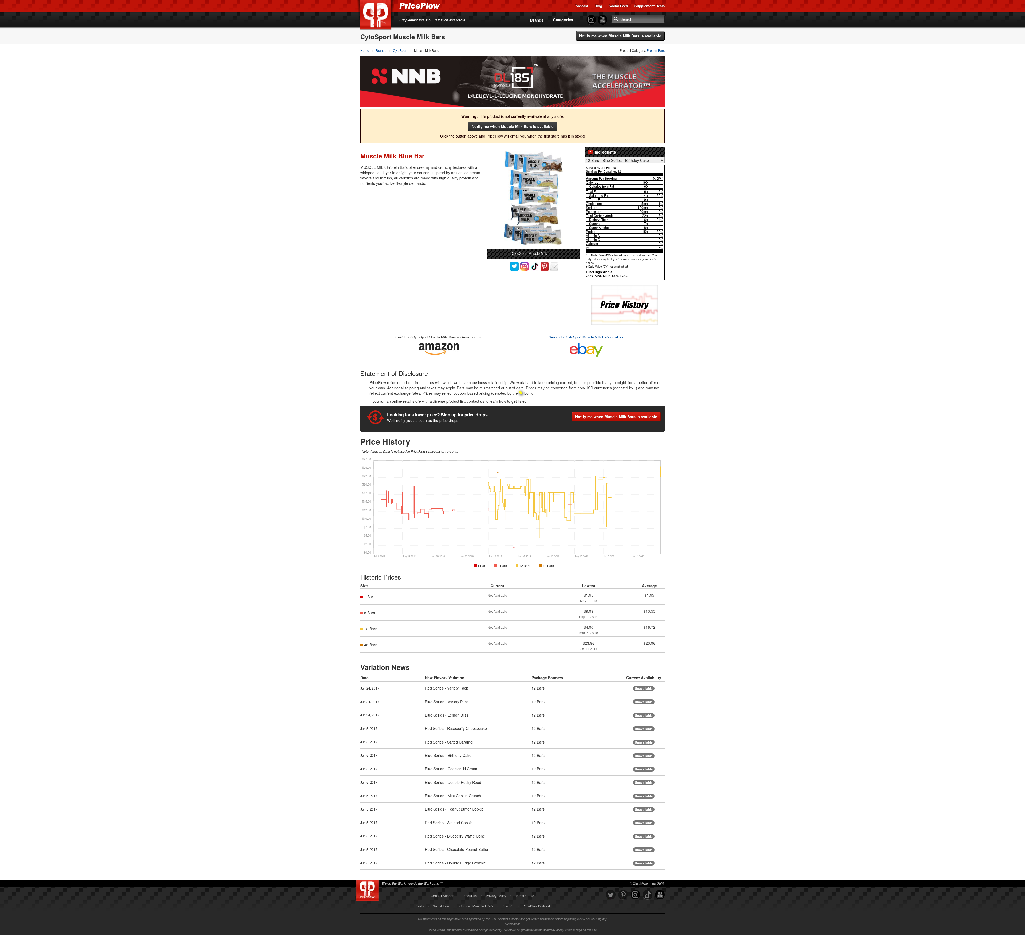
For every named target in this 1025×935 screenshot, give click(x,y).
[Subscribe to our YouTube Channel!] (602, 20)
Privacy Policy (496, 895)
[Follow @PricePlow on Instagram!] (591, 20)
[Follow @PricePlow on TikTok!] (647, 895)
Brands (536, 20)
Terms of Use (524, 895)
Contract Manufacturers (476, 906)
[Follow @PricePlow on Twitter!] (611, 895)
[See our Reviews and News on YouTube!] (660, 895)
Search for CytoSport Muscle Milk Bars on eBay (586, 336)
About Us (470, 895)
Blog (598, 5)
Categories (563, 20)
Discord (508, 906)
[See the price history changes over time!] (624, 304)
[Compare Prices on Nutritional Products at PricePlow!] (368, 889)
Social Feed (618, 5)
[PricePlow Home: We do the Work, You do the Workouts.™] (377, 16)
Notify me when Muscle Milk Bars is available (620, 35)
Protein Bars (656, 50)
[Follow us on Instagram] (635, 895)
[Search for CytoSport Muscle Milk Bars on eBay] (586, 348)
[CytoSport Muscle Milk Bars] (533, 198)
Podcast (581, 5)
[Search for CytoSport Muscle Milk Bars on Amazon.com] (439, 348)
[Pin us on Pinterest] (623, 895)
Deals (419, 906)
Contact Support (442, 895)
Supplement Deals (649, 5)
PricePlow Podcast (536, 906)
